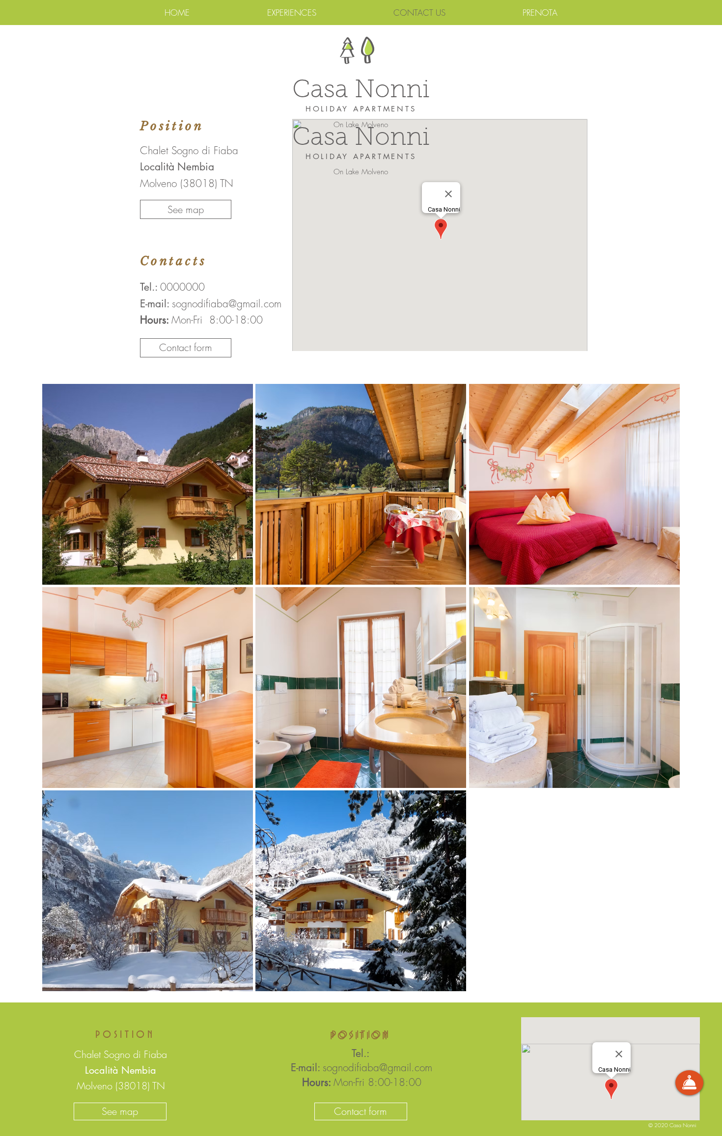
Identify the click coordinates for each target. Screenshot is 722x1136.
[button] (185, 347)
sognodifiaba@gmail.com (226, 303)
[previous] (60, 692)
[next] (662, 692)
